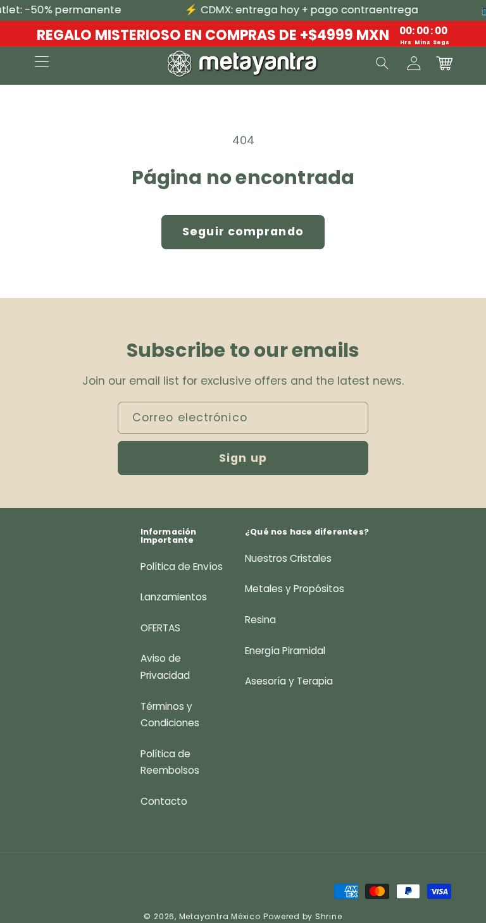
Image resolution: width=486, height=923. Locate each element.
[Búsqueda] (383, 63)
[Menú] (42, 63)
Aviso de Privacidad (165, 667)
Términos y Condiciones (169, 715)
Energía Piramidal (285, 650)
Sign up (243, 458)
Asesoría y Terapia (289, 681)
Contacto (163, 801)
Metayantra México (220, 916)
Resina (260, 619)
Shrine (328, 916)
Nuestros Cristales (288, 558)
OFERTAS (160, 628)
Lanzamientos (173, 597)
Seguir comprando (243, 231)
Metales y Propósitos (294, 588)
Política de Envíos (181, 566)
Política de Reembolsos (169, 762)
